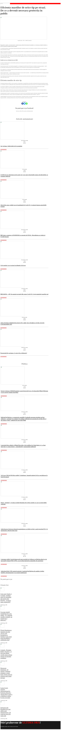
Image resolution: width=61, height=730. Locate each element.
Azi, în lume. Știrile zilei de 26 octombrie (11, 146)
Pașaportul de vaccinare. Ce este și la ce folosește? (13, 353)
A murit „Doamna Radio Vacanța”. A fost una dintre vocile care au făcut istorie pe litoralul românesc (6, 654)
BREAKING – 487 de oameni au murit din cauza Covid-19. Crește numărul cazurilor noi (24, 294)
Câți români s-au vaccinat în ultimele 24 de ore (13, 265)
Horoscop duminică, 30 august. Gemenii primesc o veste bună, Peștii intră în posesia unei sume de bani (6, 673)
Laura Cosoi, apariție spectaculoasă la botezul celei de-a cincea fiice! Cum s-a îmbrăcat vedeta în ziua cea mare (6, 692)
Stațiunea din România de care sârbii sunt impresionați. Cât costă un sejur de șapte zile (5, 712)
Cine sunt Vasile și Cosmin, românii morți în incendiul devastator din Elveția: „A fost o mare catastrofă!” (6, 598)
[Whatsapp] (27, 103)
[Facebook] (22, 103)
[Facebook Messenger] (24, 103)
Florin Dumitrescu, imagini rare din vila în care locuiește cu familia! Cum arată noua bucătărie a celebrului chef (6, 635)
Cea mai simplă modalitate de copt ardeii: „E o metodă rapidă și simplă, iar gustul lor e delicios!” (6, 616)
